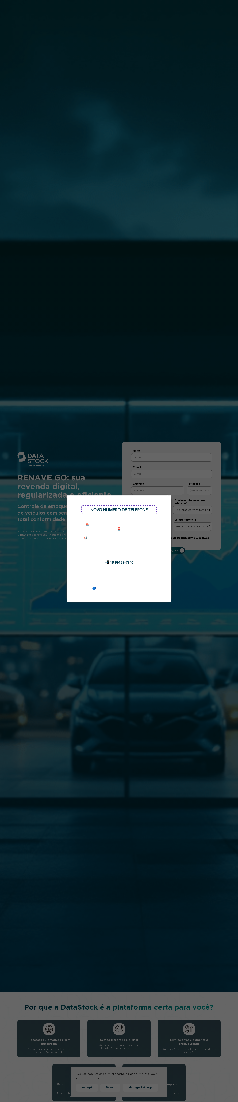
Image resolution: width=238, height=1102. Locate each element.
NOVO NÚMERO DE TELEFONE (119, 509)
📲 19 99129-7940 (119, 562)
